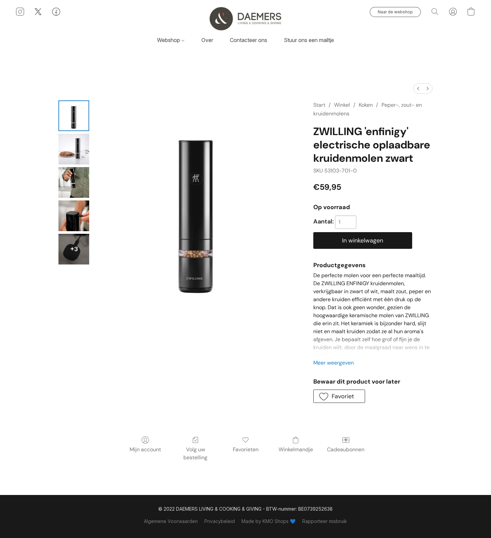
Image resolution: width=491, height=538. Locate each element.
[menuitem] (418, 88)
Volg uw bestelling (195, 453)
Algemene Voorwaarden (171, 521)
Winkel (342, 104)
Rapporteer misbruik (324, 521)
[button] (245, 18)
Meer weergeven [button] (333, 362)
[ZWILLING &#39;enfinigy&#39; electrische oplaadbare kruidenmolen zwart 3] (73, 215)
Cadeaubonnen (345, 449)
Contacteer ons (248, 40)
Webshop (169, 40)
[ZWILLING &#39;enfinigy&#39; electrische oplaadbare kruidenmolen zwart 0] (73, 115)
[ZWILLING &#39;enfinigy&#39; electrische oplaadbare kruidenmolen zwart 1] (73, 149)
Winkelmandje (296, 449)
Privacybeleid (219, 521)
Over (207, 40)
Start (319, 104)
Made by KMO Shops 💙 (268, 521)
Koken (366, 104)
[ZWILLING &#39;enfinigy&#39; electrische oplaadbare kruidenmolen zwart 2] (73, 182)
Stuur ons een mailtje (309, 40)
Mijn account (145, 449)
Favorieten (246, 449)
